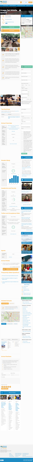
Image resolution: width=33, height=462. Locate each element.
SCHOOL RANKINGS (13, 5)
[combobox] (14, 2)
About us (10, 454)
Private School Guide (18, 454)
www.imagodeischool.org (9, 22)
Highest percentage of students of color (14, 117)
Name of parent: (24, 73)
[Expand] (2, 315)
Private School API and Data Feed (27, 456)
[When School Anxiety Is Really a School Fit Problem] (11, 397)
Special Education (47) (26, 317)
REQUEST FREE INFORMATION (12, 269)
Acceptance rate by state (26, 342)
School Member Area (25, 453)
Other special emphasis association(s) (13, 128)
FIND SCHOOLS (5, 5)
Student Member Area (18, 453)
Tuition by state (25, 341)
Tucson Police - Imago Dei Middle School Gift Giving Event (26, 191)
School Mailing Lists (25, 454)
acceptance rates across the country (26, 175)
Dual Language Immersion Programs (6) (26, 316)
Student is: (23, 87)
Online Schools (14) (25, 321)
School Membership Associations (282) (26, 325)
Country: (22, 116)
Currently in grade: (24, 90)
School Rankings (11, 456)
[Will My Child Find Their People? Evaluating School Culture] (18, 397)
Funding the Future (26, 289)
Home (10, 453)
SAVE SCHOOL (11, 30)
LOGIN (26, 2)
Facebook (3, 460)
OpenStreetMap (18, 321)
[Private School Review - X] (1, 460)
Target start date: (24, 97)
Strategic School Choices (27, 293)
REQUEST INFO (11, 27)
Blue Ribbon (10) (25, 307)
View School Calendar (13, 144)
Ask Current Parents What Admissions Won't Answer (3, 405)
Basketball (10, 257)
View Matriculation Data (13, 206)
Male (23, 88)
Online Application (13, 234)
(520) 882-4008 (9, 19)
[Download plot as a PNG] (18, 174)
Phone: (22, 128)
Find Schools (11, 455)
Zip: (21, 123)
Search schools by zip (26, 302)
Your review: (3, 377)
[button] (10, 316)
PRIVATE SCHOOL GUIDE (21, 5)
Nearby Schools (12, 303)
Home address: (23, 109)
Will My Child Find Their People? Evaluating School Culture (17, 407)
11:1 (15, 196)
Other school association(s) (13, 129)
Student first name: (24, 76)
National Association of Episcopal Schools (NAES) (13, 126)
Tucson (6, 17)
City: (22, 113)
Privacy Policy (30, 460)
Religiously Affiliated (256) (26, 323)
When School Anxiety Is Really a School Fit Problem (10, 406)
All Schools (3, 323)
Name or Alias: (13, 373)
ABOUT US (28, 5)
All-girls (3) (24, 308)
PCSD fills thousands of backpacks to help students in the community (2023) (26, 224)
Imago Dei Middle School (25, 202)
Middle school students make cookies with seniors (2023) (25, 218)
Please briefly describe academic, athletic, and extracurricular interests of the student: (26, 102)
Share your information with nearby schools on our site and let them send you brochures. (28, 135)
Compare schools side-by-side (27, 303)
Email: (22, 69)
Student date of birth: (24, 83)
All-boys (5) (24, 309)
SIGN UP (30, 2)
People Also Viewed (5, 303)
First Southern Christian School (11, 308)
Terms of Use (25, 460)
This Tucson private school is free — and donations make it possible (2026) (26, 211)
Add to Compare (4, 350)
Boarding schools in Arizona (27, 337)
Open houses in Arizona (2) (27, 331)
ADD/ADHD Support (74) (26, 320)
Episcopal (13, 131)
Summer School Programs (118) (27, 313)
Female (26, 88)
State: (22, 120)
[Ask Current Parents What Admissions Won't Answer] (3, 397)
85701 (10, 17)
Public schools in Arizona (26, 336)
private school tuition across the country (26, 168)
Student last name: (24, 80)
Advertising (24, 455)
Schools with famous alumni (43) (27, 327)
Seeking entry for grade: (25, 94)
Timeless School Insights (27, 294)
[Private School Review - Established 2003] (3, 2)
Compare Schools (17, 455)
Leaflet (14, 321)
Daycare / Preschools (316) (26, 312)
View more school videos (27, 204)
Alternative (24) (25, 318)
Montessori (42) (25, 311)
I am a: (2, 373)
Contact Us (16, 456)
